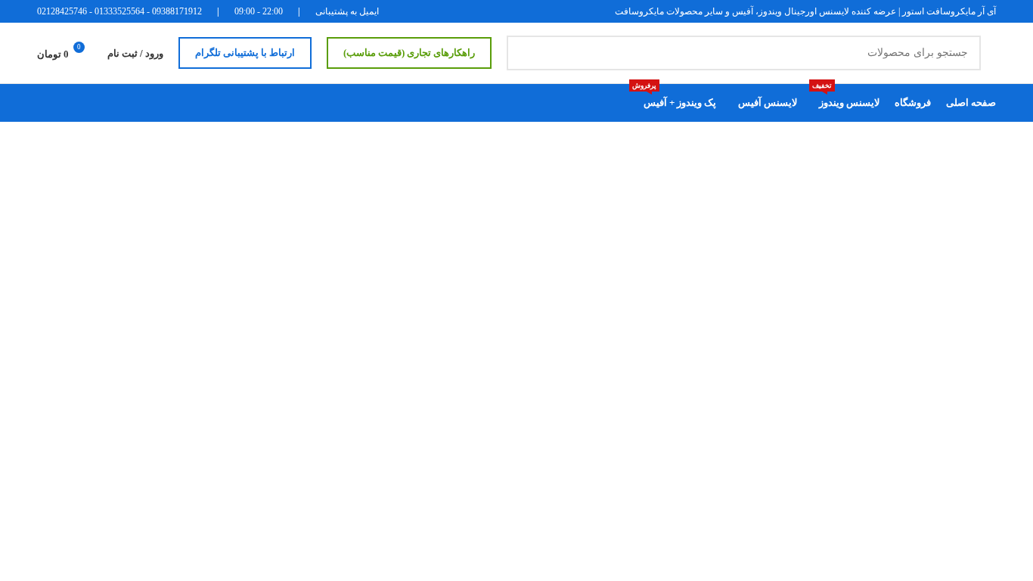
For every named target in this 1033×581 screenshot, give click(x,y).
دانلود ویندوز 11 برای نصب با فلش (576, 415)
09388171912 (177, 11)
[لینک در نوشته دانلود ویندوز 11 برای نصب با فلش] (831, 432)
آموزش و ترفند (908, 283)
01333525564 (119, 11)
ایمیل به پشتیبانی (347, 11)
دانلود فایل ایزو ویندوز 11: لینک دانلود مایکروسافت (520, 218)
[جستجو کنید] (524, 53)
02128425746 (62, 11)
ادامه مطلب (121, 235)
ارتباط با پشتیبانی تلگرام (245, 52)
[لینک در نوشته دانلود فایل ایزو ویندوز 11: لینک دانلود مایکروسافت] (831, 235)
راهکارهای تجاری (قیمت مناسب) (409, 52)
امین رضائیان (581, 190)
